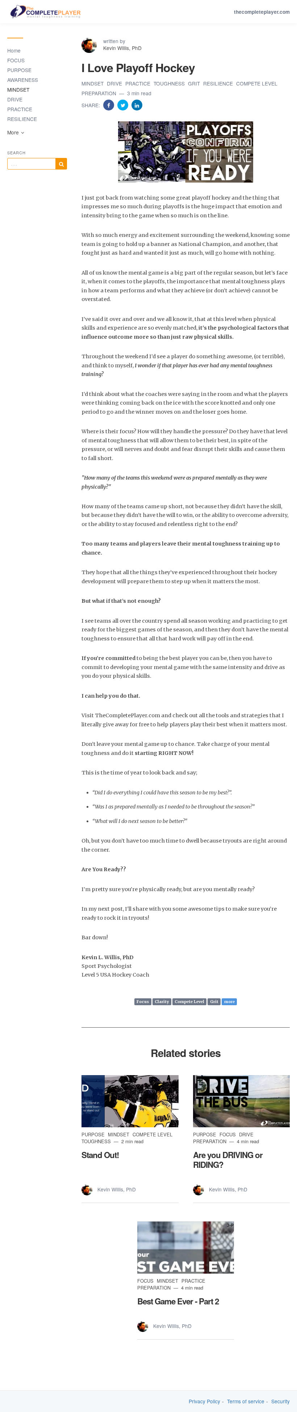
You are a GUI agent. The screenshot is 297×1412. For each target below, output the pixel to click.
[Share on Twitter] (123, 105)
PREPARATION (99, 93)
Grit (214, 1001)
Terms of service (245, 1401)
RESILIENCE (22, 118)
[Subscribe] (61, 164)
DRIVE (14, 99)
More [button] (13, 132)
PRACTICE (19, 109)
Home (14, 50)
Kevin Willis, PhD (122, 47)
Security (280, 1401)
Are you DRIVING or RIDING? (228, 1159)
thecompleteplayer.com (262, 11)
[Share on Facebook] (109, 105)
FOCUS (16, 60)
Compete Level (189, 1001)
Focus (143, 1001)
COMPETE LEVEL (256, 83)
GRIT (194, 83)
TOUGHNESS (170, 83)
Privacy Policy (204, 1401)
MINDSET (18, 89)
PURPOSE (19, 70)
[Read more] (130, 1101)
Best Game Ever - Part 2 (178, 1301)
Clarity (162, 1001)
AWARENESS (22, 79)
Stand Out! (100, 1155)
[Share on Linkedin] (136, 105)
